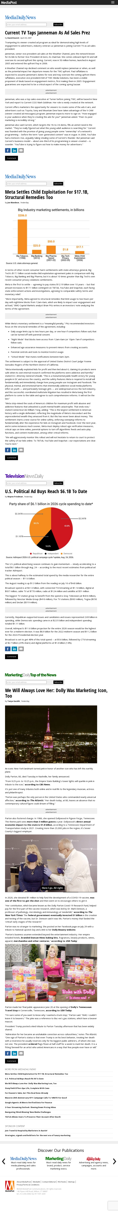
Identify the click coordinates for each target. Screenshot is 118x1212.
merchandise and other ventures (31, 940)
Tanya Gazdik (13, 701)
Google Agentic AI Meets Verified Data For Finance (28, 1102)
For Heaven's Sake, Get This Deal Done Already (26, 1093)
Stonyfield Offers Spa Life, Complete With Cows (27, 1088)
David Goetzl (13, 38)
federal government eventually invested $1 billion (55, 915)
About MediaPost (24, 1182)
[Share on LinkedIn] (14, 150)
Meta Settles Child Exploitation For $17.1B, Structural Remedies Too (36, 1074)
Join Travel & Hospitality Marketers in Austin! (26, 1130)
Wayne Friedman (15, 496)
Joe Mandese (13, 202)
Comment (11, 158)
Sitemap (71, 1182)
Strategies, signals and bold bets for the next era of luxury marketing (37, 1135)
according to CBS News (37, 784)
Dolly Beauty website (63, 929)
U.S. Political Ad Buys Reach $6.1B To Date (24, 1078)
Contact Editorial (49, 1182)
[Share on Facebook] (8, 150)
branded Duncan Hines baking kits (39, 937)
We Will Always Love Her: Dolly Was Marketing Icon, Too (31, 1083)
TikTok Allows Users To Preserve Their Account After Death (33, 1117)
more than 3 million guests (41, 821)
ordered (32, 1043)
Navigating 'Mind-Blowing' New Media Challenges (28, 1112)
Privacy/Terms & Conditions (28, 1185)
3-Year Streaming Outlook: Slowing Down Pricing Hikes (30, 1107)
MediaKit (36, 1182)
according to (29, 800)
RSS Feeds (62, 1182)
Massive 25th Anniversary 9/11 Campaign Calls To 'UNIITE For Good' (36, 1098)
